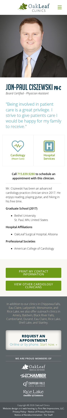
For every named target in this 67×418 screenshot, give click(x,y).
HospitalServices (49, 157)
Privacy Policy (19, 411)
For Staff (48, 414)
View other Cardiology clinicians (33, 285)
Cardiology (18, 156)
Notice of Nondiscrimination (28, 414)
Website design (10, 408)
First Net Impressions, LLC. (51, 408)
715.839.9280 (26, 174)
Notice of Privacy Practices (41, 411)
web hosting (29, 408)
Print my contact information (33, 272)
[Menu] (59, 7)
